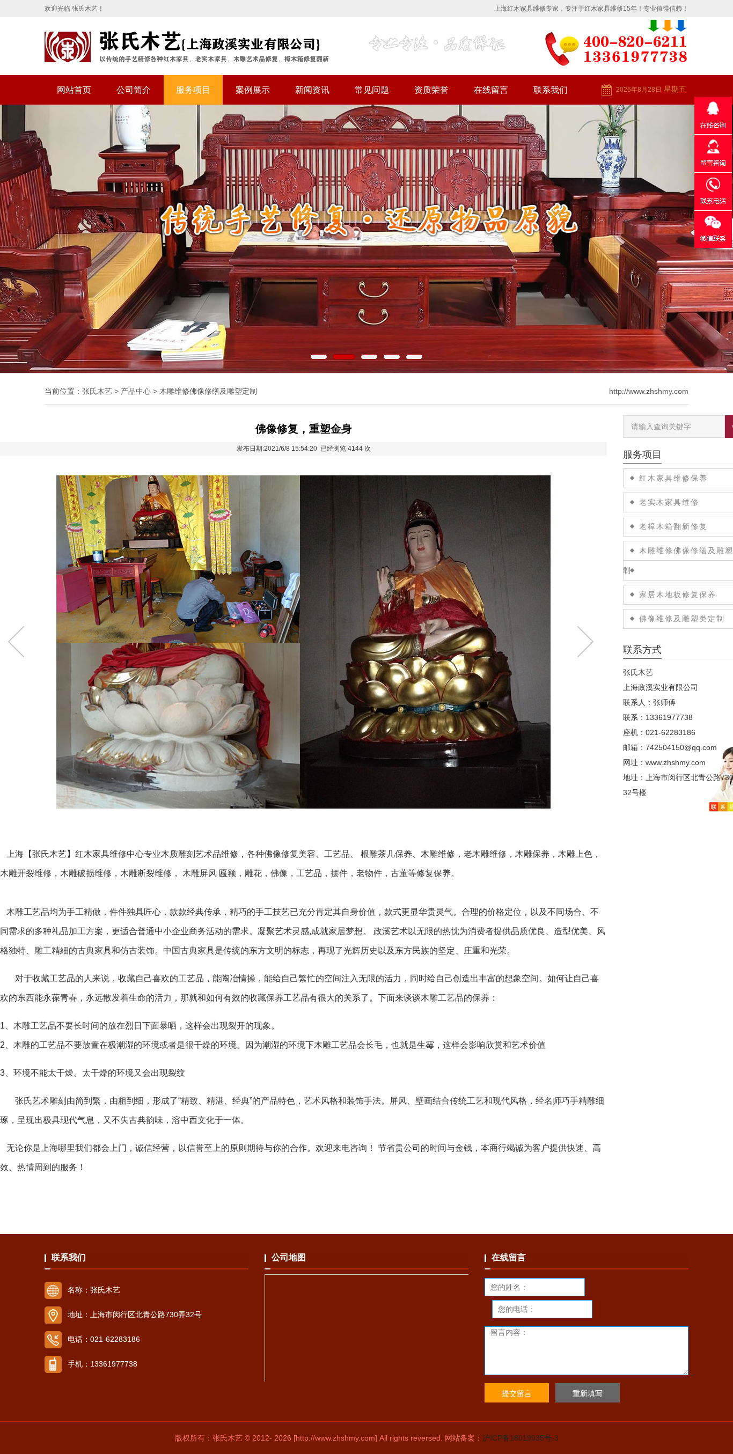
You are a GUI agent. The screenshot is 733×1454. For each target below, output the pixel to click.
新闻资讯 (312, 89)
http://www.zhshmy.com (648, 391)
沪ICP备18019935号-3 (520, 1438)
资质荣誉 (431, 89)
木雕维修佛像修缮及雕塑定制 (208, 391)
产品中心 (136, 391)
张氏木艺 (97, 391)
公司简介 (133, 89)
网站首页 (74, 89)
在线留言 (491, 89)
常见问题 (372, 89)
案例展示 (253, 89)
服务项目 (193, 89)
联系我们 (550, 89)
